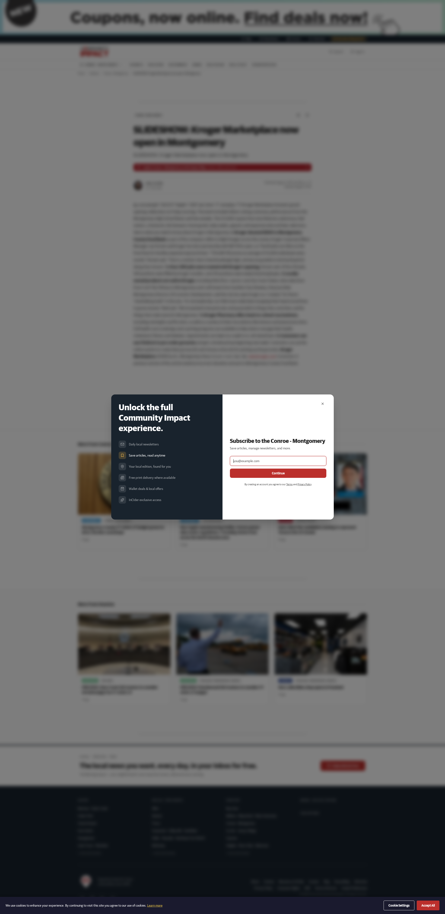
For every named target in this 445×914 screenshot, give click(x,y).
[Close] (322, 403)
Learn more (154, 905)
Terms (289, 484)
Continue (278, 473)
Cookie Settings (399, 905)
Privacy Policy (304, 484)
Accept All (428, 905)
